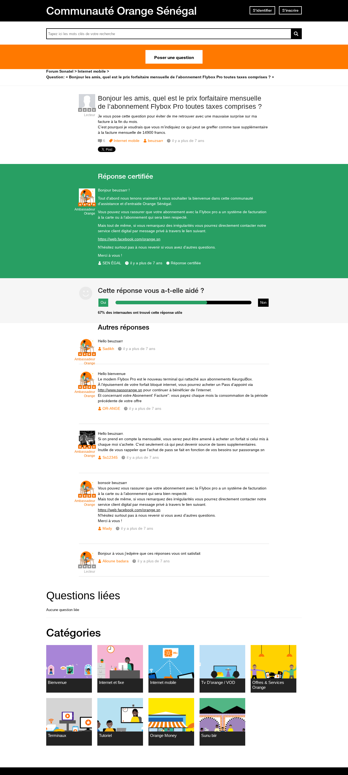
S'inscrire (290, 10)
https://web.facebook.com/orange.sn (129, 239)
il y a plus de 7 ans (146, 263)
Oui (103, 302)
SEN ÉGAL (111, 263)
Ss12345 (110, 457)
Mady (107, 528)
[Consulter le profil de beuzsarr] (87, 109)
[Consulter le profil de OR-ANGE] (87, 386)
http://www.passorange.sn (120, 390)
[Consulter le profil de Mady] (87, 495)
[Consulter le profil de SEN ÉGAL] (87, 204)
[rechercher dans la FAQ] (296, 33)
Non (263, 302)
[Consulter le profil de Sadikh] (87, 353)
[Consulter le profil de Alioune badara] (87, 566)
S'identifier (262, 10)
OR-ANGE (111, 408)
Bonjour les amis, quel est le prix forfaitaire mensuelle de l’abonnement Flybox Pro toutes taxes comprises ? (180, 102)
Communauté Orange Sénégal (121, 10)
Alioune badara (115, 561)
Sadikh (108, 348)
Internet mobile (126, 140)
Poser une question (174, 57)
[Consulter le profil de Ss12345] (87, 446)
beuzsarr (155, 140)
